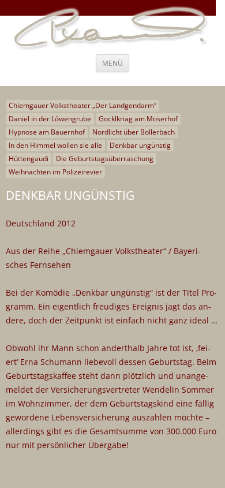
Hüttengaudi (28, 158)
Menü (112, 63)
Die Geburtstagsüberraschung (104, 158)
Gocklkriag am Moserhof (138, 119)
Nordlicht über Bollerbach (133, 132)
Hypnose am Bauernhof (47, 132)
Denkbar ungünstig (140, 145)
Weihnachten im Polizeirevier (55, 172)
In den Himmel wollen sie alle (55, 145)
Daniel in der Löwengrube (50, 119)
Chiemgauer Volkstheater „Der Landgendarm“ (82, 105)
